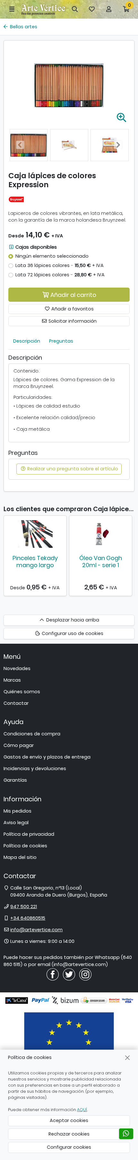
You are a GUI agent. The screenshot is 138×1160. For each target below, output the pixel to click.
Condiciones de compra (32, 734)
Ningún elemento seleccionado (52, 256)
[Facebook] (52, 974)
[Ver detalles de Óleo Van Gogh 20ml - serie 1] (101, 534)
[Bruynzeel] (16, 199)
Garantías (15, 780)
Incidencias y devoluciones (35, 768)
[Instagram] (85, 974)
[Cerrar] (127, 1057)
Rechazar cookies (69, 1134)
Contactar (16, 703)
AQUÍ (82, 1109)
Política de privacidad (29, 834)
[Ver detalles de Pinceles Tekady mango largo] (35, 534)
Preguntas (61, 341)
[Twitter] (69, 974)
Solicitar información (72, 321)
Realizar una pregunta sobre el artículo (72, 468)
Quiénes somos (22, 691)
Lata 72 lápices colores (60, 275)
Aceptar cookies (69, 1120)
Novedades (17, 668)
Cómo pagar (19, 745)
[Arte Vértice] (43, 9)
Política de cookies (25, 845)
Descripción (26, 341)
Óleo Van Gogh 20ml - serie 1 (100, 561)
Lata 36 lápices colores (59, 265)
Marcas (12, 680)
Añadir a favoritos (72, 309)
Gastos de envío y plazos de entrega (47, 757)
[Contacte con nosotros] (126, 1133)
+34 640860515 (27, 918)
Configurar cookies (69, 1147)
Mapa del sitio (20, 857)
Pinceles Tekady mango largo (35, 561)
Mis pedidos (17, 811)
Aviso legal (16, 822)
